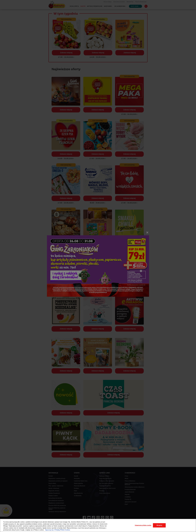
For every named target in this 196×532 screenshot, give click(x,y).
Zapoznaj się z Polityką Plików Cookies (57, 530)
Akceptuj (159, 525)
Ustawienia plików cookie (143, 525)
